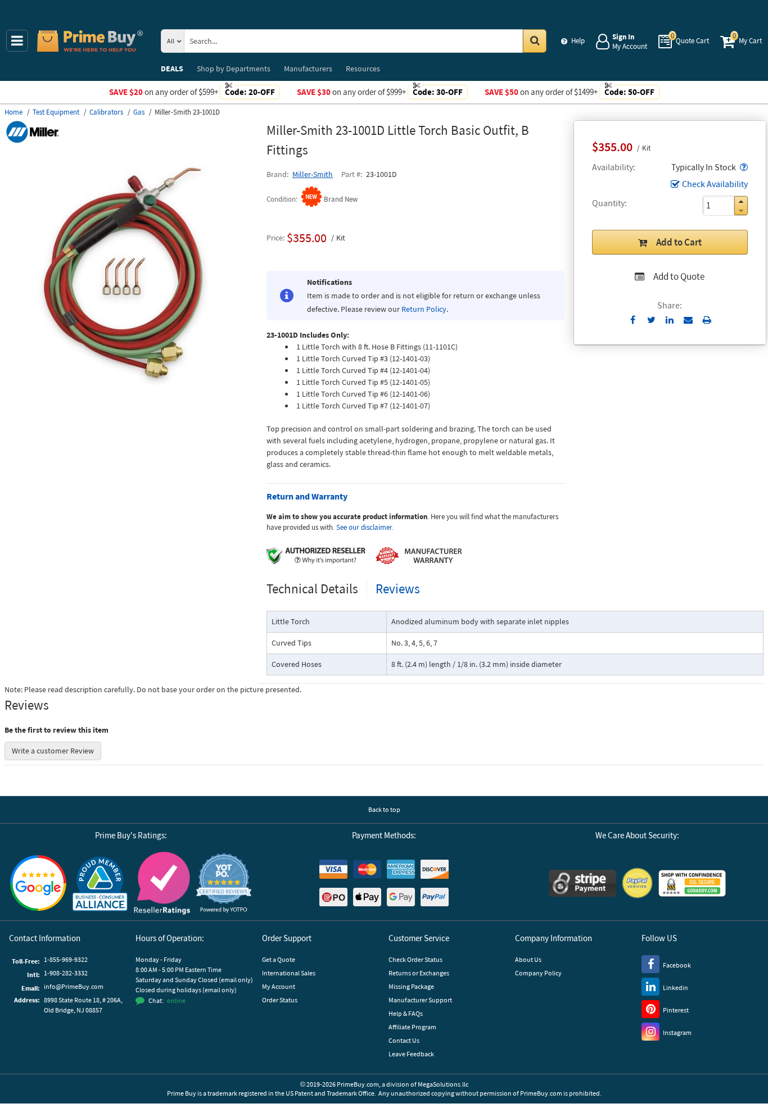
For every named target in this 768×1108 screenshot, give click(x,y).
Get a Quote (278, 959)
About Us (528, 959)
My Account (278, 986)
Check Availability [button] (715, 183)
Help (578, 41)
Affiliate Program (412, 1027)
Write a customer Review (53, 751)
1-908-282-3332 (66, 973)
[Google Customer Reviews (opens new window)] (38, 883)
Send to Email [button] (688, 320)
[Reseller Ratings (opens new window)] (162, 883)
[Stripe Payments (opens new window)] (582, 883)
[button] (743, 167)
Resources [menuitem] (363, 68)
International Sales (288, 973)
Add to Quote (678, 276)
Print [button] (707, 319)
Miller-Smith (312, 174)
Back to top (384, 809)
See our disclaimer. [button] (365, 527)
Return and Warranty (306, 496)
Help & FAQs (405, 1013)
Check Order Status (415, 959)
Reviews (398, 588)
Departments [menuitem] (233, 68)
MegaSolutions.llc (443, 1084)
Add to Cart (679, 242)
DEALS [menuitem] (172, 68)
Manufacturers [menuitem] (308, 68)
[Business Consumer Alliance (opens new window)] (100, 883)
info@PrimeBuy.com (73, 986)
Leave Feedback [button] (411, 1054)
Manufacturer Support (420, 1000)
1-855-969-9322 (66, 959)
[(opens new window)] (130, 396)
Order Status (279, 1000)
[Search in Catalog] (534, 41)
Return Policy (423, 309)
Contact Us (403, 1040)
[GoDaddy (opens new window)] (692, 883)
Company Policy (538, 973)
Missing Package (411, 986)
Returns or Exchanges (418, 973)
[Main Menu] (17, 41)
